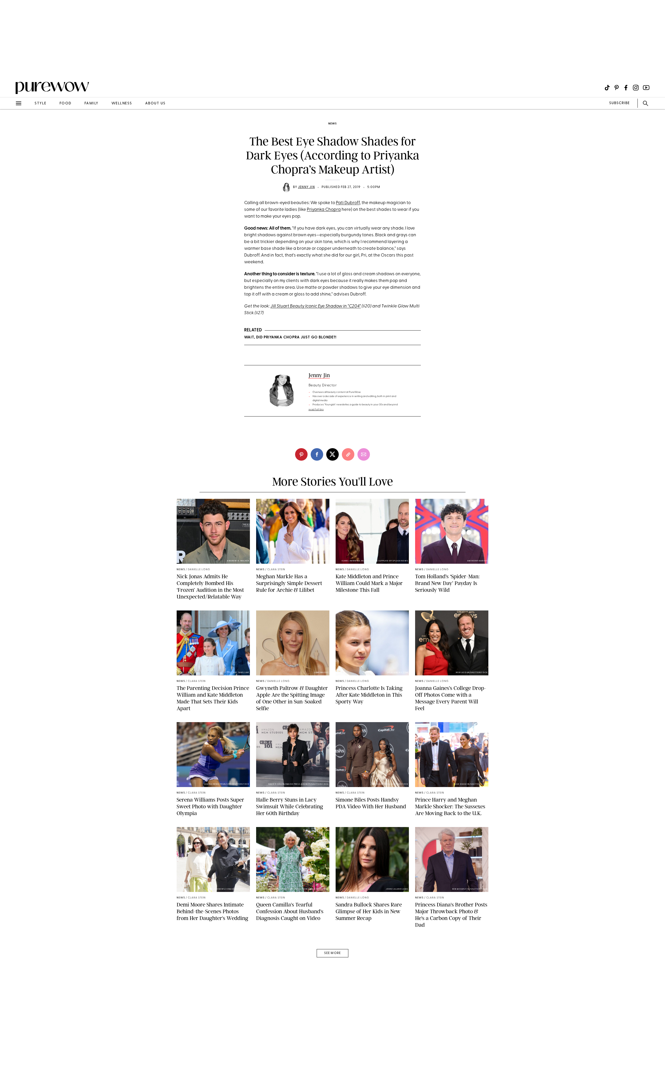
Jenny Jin (306, 187)
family (91, 103)
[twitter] (332, 454)
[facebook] (317, 454)
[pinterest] (10, 67)
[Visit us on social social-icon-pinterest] (616, 87)
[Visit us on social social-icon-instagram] (636, 87)
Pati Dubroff (348, 203)
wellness (121, 103)
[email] (10, 123)
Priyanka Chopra (324, 209)
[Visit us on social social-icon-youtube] (646, 87)
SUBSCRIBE (619, 103)
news (332, 123)
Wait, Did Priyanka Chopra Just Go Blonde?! (290, 337)
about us (155, 103)
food (65, 103)
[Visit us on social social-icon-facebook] (626, 87)
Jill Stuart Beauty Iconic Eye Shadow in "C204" (315, 306)
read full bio (316, 409)
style (40, 103)
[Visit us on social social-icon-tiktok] (607, 87)
